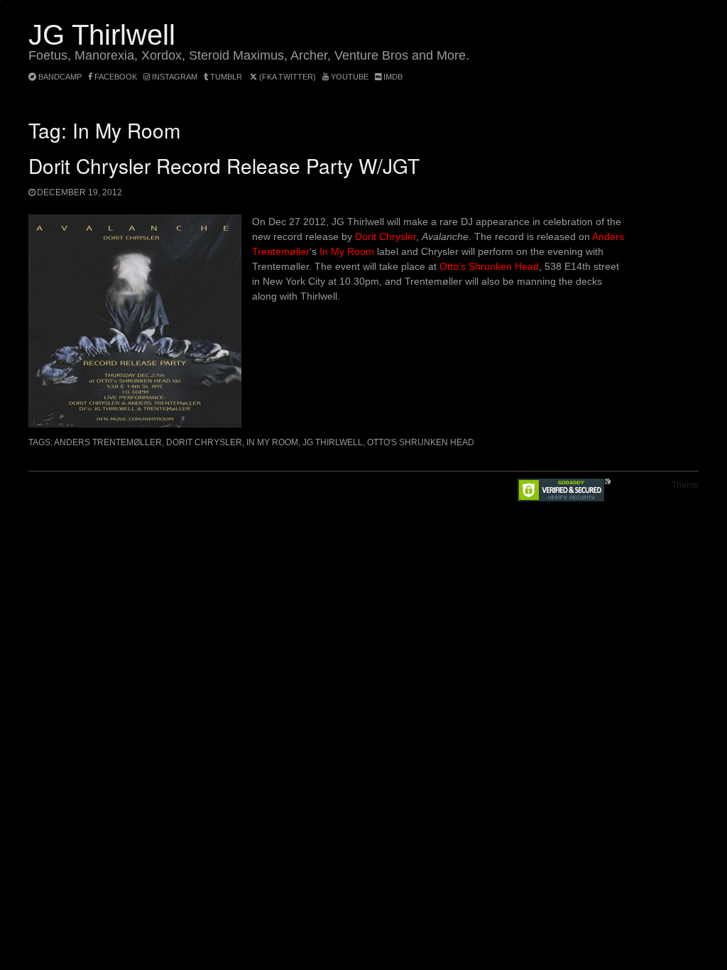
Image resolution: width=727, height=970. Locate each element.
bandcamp (59, 76)
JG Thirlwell (101, 34)
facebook (114, 76)
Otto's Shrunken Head (420, 442)
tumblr (226, 76)
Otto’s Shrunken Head (489, 266)
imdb (392, 76)
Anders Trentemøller (108, 442)
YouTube (348, 76)
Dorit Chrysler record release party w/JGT (224, 165)
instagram (173, 76)
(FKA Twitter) (286, 76)
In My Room (346, 251)
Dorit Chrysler (385, 236)
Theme (685, 485)
